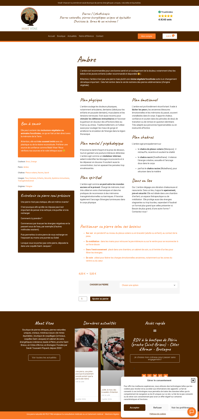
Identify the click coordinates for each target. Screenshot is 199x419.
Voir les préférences (182, 407)
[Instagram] (149, 376)
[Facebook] (144, 376)
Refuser (157, 407)
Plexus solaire (31, 173)
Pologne (29, 186)
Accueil (51, 36)
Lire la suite (79, 382)
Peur (27, 178)
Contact (99, 36)
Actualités (72, 36)
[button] (193, 380)
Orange (34, 162)
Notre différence (86, 36)
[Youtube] (165, 376)
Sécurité (47, 178)
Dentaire (32, 178)
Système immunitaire (60, 178)
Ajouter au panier (100, 299)
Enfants (40, 178)
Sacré (46, 173)
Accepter (134, 407)
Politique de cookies (158, 414)
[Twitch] (160, 376)
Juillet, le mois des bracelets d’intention (109, 391)
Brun (28, 162)
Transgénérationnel (26, 181)
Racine (40, 173)
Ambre (26, 167)
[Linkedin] (155, 376)
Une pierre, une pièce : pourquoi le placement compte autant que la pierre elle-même (84, 375)
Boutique (61, 36)
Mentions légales (112, 414)
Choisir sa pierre (99, 285)
